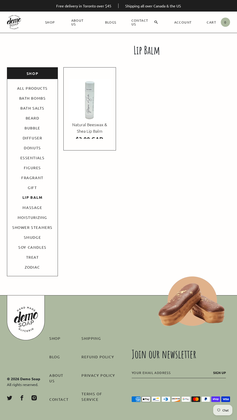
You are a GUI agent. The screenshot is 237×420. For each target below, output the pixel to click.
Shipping (91, 338)
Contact (59, 399)
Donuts (32, 148)
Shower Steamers (32, 227)
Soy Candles (32, 247)
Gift (32, 187)
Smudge (32, 237)
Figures (32, 168)
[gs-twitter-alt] (9, 398)
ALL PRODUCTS (32, 88)
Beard (32, 118)
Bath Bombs (32, 98)
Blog (54, 356)
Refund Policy (97, 356)
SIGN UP (219, 373)
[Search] (156, 22)
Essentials (32, 158)
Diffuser (32, 138)
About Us (77, 22)
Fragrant (32, 177)
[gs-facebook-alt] (22, 398)
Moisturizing (32, 217)
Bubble (32, 128)
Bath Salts (32, 108)
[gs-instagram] (34, 398)
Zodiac (32, 267)
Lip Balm (32, 197)
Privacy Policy (98, 375)
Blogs (110, 22)
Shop (50, 22)
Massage (32, 207)
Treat (32, 257)
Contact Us (139, 22)
